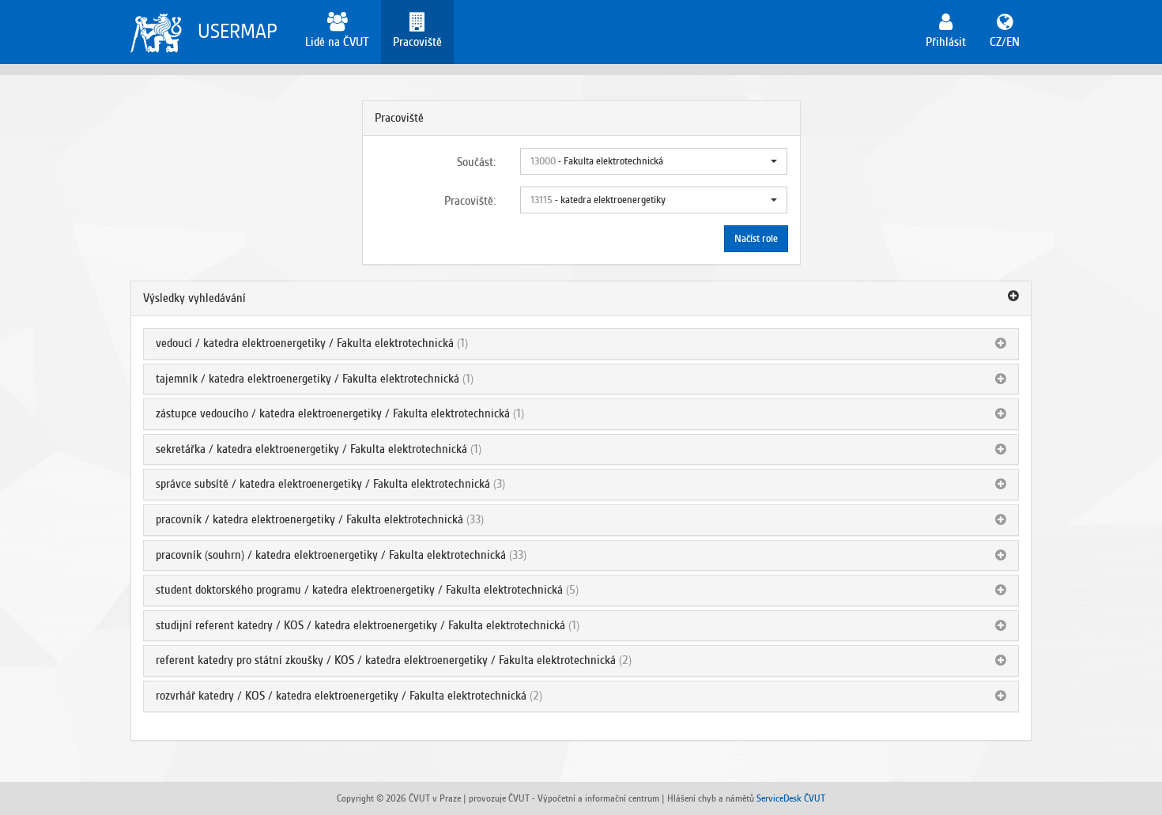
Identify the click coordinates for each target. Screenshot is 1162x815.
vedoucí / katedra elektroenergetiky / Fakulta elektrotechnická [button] (305, 343)
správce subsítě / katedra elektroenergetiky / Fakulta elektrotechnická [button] (323, 484)
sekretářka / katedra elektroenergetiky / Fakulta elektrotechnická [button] (311, 449)
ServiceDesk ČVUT (790, 798)
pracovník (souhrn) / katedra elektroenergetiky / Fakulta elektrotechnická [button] (331, 555)
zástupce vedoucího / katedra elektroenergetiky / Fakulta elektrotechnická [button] (333, 413)
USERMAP (237, 31)
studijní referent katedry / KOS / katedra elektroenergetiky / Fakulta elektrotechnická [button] (360, 625)
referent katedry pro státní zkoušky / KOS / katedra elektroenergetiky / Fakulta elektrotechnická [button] (386, 660)
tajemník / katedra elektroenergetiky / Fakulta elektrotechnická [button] (307, 379)
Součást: (476, 162)
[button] (654, 161)
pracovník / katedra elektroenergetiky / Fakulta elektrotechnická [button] (309, 519)
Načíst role (756, 238)
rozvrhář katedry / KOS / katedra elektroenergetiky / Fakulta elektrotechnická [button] (341, 696)
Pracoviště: (470, 201)
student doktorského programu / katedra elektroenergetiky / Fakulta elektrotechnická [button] (359, 590)
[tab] (581, 298)
